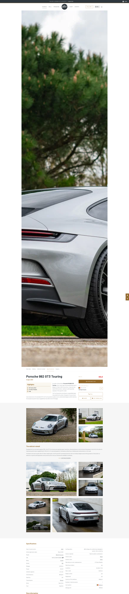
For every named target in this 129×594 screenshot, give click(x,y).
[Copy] (62, 558)
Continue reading (66, 458)
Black (101, 556)
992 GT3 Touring (59, 554)
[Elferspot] (64, 7)
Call (91, 394)
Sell (50, 6)
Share (85, 398)
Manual (61, 580)
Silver (101, 559)
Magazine (56, 6)
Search (44, 6)
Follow (89, 6)
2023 (62, 549)
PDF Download (97, 398)
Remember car (91, 381)
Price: (81, 376)
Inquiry (57, 369)
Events (77, 6)
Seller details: (84, 385)
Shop (71, 6)
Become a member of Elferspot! (61, 1)
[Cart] (102, 6)
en (97, 6)
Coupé (61, 560)
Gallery (34, 369)
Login (125, 1)
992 (62, 563)
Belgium (101, 585)
